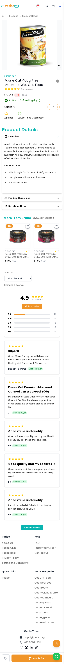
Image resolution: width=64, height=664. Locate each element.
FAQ (37, 543)
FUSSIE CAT (10, 76)
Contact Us (41, 553)
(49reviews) (27, 89)
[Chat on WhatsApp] (56, 656)
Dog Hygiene (42, 617)
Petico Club (9, 548)
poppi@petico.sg (34, 637)
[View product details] (58, 81)
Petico (6, 578)
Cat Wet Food (42, 582)
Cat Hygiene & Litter (46, 592)
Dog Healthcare (44, 622)
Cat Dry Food (42, 578)
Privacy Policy (10, 558)
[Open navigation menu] (2, 6)
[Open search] (47, 6)
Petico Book (9, 553)
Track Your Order (45, 548)
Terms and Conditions (15, 563)
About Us (7, 543)
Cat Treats (41, 587)
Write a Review (32, 306)
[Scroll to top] (56, 644)
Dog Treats (41, 612)
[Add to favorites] (6, 658)
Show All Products (42, 217)
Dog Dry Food (42, 602)
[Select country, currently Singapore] (39, 6)
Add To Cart (39, 658)
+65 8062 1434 (32, 642)
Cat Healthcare (43, 597)
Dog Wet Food (43, 607)
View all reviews (32, 527)
